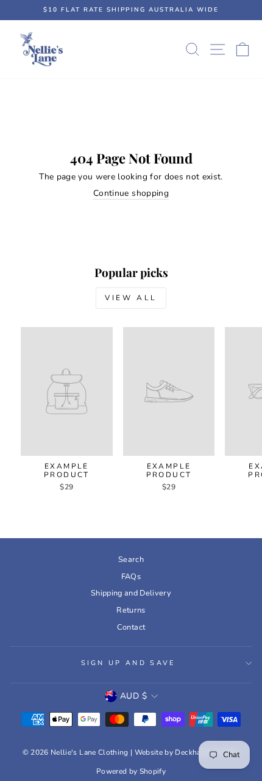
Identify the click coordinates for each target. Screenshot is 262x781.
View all (131, 298)
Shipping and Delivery (131, 593)
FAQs (131, 576)
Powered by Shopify (131, 771)
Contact (131, 627)
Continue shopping (131, 193)
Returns (130, 610)
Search (131, 559)
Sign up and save (128, 663)
